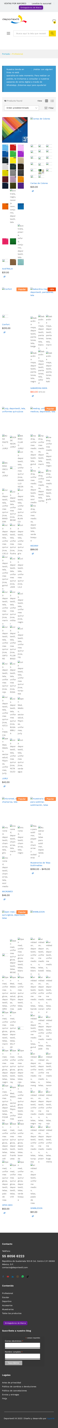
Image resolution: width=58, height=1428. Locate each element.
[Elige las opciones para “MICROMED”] (8, 820)
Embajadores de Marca (31, 7)
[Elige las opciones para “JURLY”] (8, 430)
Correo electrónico (14, 1341)
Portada (6, 54)
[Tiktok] (27, 1277)
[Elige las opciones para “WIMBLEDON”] (36, 934)
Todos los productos (11, 1313)
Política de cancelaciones (14, 1390)
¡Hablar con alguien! (43, 69)
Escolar (5, 1297)
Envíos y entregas (10, 1394)
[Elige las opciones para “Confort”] (8, 311)
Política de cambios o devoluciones (19, 1386)
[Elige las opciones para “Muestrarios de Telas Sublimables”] (36, 820)
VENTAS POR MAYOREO (15, 3)
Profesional (7, 1293)
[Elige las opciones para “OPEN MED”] (8, 934)
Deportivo (6, 1301)
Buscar (52, 33)
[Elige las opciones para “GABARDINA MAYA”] (36, 311)
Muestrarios (8, 1309)
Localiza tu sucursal (41, 3)
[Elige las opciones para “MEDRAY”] (36, 430)
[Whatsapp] (22, 1277)
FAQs (4, 1398)
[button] (4, 276)
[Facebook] (3, 1276)
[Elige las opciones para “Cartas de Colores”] (36, 141)
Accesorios (7, 1305)
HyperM (50, 1418)
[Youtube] (7, 1276)
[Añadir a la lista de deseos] (21, 141)
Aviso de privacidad (11, 1382)
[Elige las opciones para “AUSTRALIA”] (8, 141)
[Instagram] (17, 1277)
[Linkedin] (12, 1276)
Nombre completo (14, 1352)
